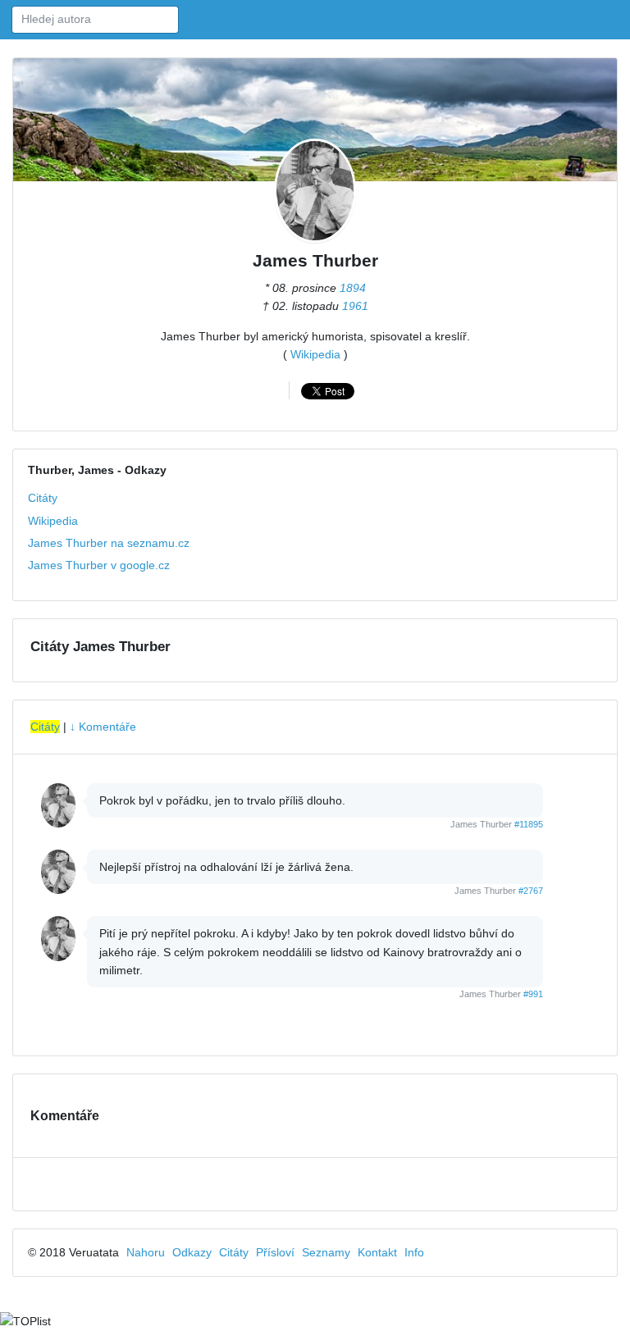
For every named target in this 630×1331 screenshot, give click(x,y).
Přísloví (275, 1252)
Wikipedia (315, 354)
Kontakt (377, 1252)
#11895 (528, 824)
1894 (353, 287)
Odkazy (192, 1252)
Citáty (42, 497)
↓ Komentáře (103, 726)
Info (414, 1252)
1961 (355, 305)
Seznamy (326, 1252)
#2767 (530, 891)
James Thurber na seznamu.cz (108, 542)
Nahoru (145, 1252)
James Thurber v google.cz (99, 565)
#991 (533, 994)
